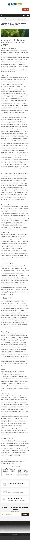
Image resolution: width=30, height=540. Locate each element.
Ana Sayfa (4, 18)
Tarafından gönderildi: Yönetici (8, 27)
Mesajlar (10, 18)
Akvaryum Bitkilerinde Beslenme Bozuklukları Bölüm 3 (15, 19)
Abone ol (25, 514)
